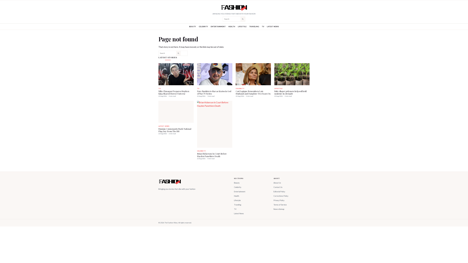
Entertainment (218, 27)
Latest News (273, 27)
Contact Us (277, 187)
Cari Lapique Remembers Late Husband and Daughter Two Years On (253, 92)
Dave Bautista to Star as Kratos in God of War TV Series (214, 92)
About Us (277, 183)
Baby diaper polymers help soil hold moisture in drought (290, 92)
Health (231, 27)
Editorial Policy (279, 192)
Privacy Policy (278, 200)
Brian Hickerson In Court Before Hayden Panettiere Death (212, 154)
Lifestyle (242, 27)
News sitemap (278, 209)
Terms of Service (280, 205)
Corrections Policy (280, 196)
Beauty (192, 27)
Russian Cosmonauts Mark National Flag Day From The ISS (174, 130)
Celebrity (203, 27)
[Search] (242, 19)
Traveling (254, 27)
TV (263, 27)
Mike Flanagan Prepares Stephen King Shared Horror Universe (173, 92)
